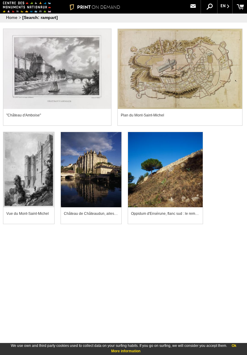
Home (11, 17)
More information (125, 351)
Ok (234, 346)
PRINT (98, 7)
